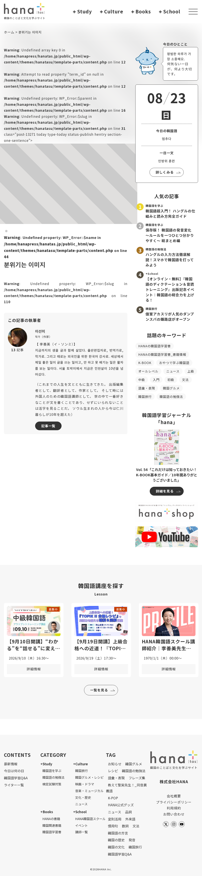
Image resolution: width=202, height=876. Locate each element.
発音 (132, 839)
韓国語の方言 (118, 832)
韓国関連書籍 (51, 825)
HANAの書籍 (51, 818)
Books (141, 11)
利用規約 (174, 807)
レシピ (113, 770)
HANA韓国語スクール (90, 818)
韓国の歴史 (116, 839)
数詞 (125, 825)
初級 (170, 379)
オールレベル (148, 371)
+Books (46, 811)
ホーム (9, 32)
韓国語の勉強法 (171, 396)
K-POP (113, 797)
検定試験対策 (51, 784)
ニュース (173, 371)
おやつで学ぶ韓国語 (174, 362)
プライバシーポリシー (174, 802)
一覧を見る (99, 689)
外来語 (130, 819)
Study (82, 11)
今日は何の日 (14, 770)
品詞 (128, 811)
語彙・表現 (146, 388)
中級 (141, 379)
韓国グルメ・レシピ (89, 777)
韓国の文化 (116, 846)
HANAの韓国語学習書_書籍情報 (162, 354)
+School (80, 811)
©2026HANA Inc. (101, 869)
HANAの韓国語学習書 (154, 346)
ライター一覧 (14, 784)
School (169, 11)
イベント (81, 825)
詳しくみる (165, 172)
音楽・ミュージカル (89, 790)
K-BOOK (144, 362)
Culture (111, 11)
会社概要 (174, 795)
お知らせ (114, 763)
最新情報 (10, 763)
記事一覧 (48, 425)
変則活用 (114, 819)
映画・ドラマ (84, 784)
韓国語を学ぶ (51, 770)
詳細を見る (165, 491)
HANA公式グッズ (121, 804)
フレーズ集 (137, 777)
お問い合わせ (173, 814)
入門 (156, 379)
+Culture (80, 763)
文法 (185, 379)
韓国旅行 (145, 396)
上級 (190, 371)
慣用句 (113, 825)
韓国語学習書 (51, 832)
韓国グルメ (171, 388)
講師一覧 (81, 832)
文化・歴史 (83, 797)
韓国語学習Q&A (16, 777)
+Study (46, 763)
